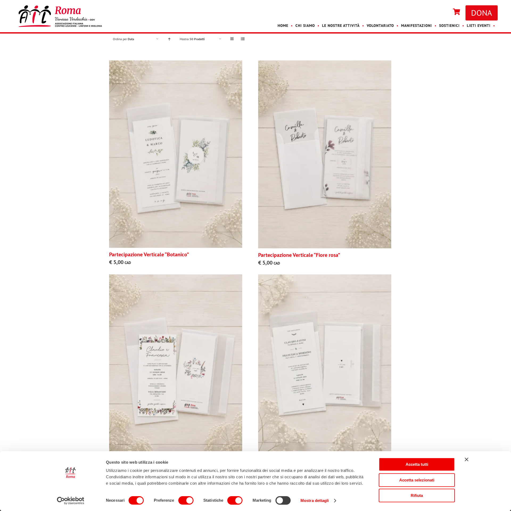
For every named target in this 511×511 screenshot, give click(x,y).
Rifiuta (417, 495)
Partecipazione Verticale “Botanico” (149, 254)
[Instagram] (445, 12)
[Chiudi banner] (466, 459)
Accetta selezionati (416, 480)
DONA (481, 12)
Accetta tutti (417, 464)
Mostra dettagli (314, 500)
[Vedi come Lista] (242, 39)
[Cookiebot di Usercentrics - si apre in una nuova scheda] (70, 501)
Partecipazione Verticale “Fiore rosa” (299, 255)
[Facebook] (439, 12)
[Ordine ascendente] (169, 39)
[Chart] (456, 12)
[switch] (185, 500)
